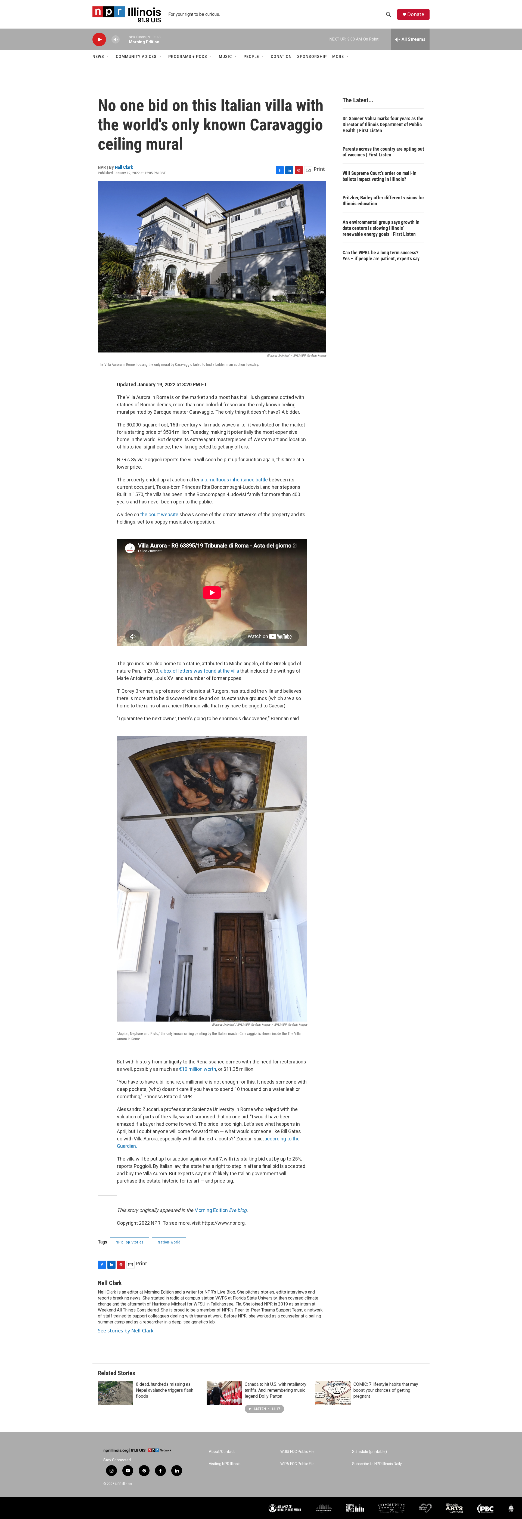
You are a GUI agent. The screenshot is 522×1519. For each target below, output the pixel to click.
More (338, 56)
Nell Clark (124, 167)
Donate (415, 14)
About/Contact (222, 1452)
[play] (99, 39)
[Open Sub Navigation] (108, 56)
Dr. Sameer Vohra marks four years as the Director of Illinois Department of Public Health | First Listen (383, 124)
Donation (281, 56)
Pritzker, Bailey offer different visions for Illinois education (383, 200)
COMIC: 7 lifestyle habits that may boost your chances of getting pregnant (385, 1390)
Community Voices (136, 56)
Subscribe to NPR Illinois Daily (377, 1464)
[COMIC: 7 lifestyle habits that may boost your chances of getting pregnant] (333, 1393)
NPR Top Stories (130, 1242)
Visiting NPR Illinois (225, 1464)
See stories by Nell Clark (126, 1330)
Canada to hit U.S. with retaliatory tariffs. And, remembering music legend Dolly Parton (275, 1390)
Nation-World (169, 1242)
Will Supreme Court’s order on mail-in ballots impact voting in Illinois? (380, 176)
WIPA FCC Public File (297, 1464)
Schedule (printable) (369, 1452)
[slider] (124, 39)
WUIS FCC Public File (297, 1452)
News (98, 56)
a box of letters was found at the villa (199, 671)
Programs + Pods (187, 56)
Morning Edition (220, 1210)
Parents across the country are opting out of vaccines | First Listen (383, 152)
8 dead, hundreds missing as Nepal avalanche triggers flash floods (164, 1390)
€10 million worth (197, 1069)
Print (319, 169)
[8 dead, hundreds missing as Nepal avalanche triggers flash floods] (115, 1393)
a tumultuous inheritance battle (234, 479)
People (251, 56)
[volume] (115, 39)
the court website (159, 514)
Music (225, 56)
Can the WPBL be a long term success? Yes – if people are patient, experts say (381, 255)
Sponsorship (312, 56)
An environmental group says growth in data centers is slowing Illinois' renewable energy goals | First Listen (381, 228)
